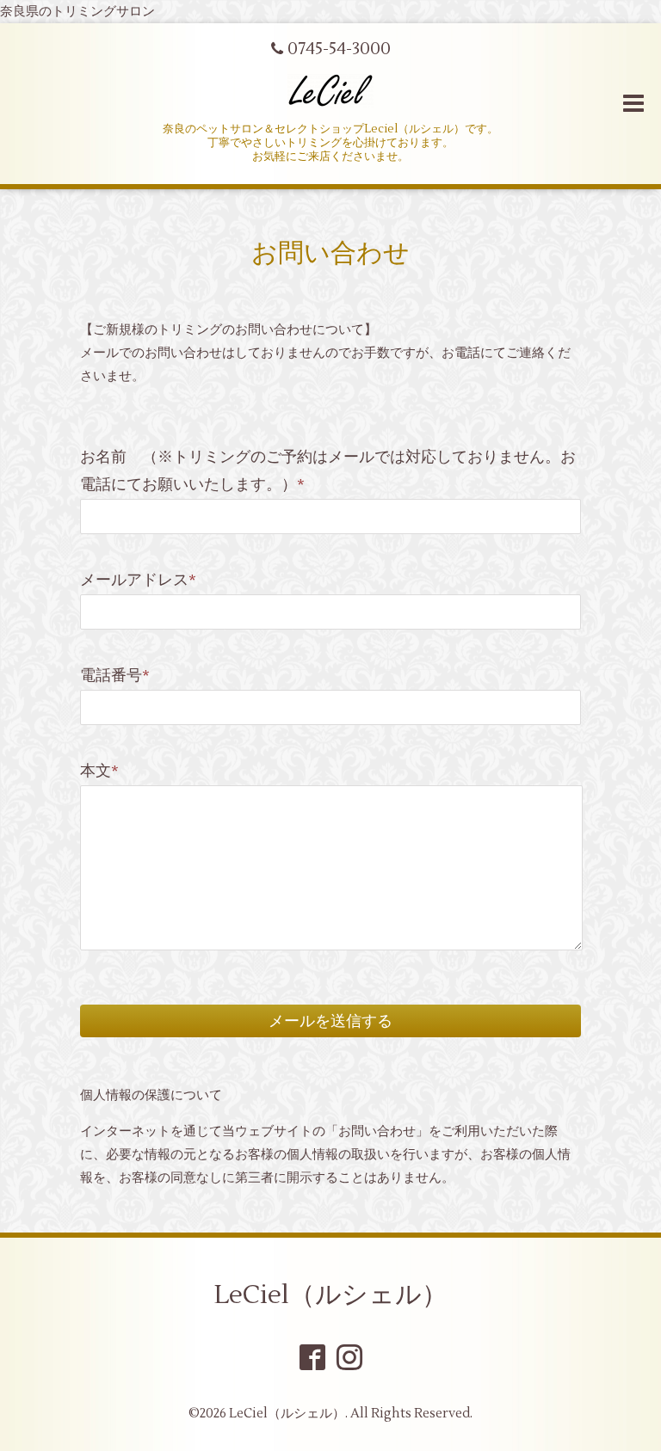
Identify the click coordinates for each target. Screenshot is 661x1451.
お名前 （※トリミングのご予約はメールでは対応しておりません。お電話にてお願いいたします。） (328, 471)
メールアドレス (138, 580)
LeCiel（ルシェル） (331, 1295)
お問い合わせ (330, 253)
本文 (99, 771)
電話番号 (115, 676)
